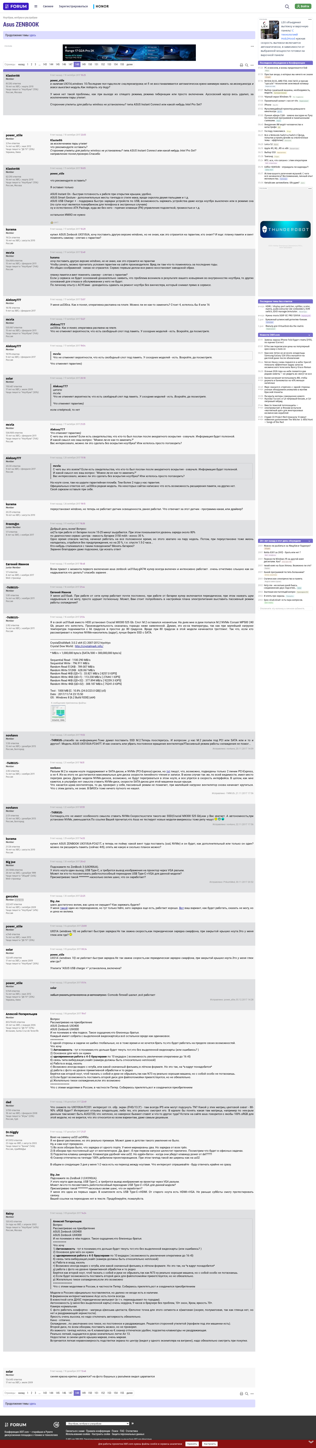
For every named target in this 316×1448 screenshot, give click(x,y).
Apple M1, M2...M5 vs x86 (276, 148)
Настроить (210, 1444)
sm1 (56, 222)
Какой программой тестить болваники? (284, 572)
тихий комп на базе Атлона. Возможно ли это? (287, 565)
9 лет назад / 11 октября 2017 (68, 168)
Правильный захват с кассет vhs (281, 101)
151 (96, 64)
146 (64, 64)
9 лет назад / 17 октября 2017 (67, 229)
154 (116, 64)
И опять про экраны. (274, 596)
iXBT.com (71, 1439)
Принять (192, 1444)
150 (90, 64)
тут (168, 771)
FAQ (122, 1431)
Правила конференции (98, 1431)
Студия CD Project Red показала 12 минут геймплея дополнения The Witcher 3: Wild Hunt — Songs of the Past (288, 419)
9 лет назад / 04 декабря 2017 (68, 926)
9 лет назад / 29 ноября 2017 (67, 838)
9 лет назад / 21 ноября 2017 (67, 762)
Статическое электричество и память (283, 578)
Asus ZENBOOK (21, 24)
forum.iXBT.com (135, 1439)
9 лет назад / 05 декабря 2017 (68, 949)
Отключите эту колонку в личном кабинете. (282, 608)
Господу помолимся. (274, 131)
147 (70, 64)
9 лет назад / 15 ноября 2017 (67, 563)
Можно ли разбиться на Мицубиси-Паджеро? (287, 546)
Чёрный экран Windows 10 (277, 96)
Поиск (115, 1431)
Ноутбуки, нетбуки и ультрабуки (20, 17)
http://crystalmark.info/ (89, 646)
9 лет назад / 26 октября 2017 (67, 503)
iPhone (267, 105)
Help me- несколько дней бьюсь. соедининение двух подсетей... (281, 586)
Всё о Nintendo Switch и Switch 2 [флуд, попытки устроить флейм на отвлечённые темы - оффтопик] (286, 138)
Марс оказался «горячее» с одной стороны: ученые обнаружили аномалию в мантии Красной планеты (287, 389)
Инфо (250, 75)
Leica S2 (268, 144)
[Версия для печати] (241, 65)
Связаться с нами (75, 1431)
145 (58, 64)
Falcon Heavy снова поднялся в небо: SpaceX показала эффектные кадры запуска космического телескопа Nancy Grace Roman (287, 365)
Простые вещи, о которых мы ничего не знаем (288, 74)
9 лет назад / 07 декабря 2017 (68, 1131)
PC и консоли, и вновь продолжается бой (285, 68)
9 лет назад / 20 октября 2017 (67, 457)
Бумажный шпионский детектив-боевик (286, 319)
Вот (181, 908)
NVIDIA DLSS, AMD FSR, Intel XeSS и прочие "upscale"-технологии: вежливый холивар (286, 82)
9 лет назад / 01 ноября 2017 (67, 523)
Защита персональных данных (128, 1434)
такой (64, 908)
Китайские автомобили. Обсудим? (282, 182)
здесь (32, 35)
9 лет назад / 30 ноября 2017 (67, 861)
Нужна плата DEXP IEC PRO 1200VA (283, 315)
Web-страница (13, 578)
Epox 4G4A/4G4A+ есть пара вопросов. (283, 600)
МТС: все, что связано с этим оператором (285, 160)
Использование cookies (78, 1434)
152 (103, 64)
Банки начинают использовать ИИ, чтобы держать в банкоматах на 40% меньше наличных (285, 380)
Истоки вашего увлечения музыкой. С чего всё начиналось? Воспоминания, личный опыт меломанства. (288, 176)
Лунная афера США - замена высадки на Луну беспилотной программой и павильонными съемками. (288, 118)
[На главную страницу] (16, 6)
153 (109, 64)
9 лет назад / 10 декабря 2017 (68, 1371)
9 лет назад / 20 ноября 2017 (67, 735)
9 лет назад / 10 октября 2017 (68, 75)
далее (130, 64)
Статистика (132, 1431)
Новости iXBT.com (270, 334)
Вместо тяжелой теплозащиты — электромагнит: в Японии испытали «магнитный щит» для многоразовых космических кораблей (283, 409)
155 (122, 64)
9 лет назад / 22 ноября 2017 (67, 807)
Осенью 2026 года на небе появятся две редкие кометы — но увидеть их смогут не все (288, 372)
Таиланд (268, 156)
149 (84, 64)
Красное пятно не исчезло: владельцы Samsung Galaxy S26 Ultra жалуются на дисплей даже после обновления (284, 355)
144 (51, 64)
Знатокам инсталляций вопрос (280, 592)
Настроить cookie (101, 1434)
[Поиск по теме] (246, 65)
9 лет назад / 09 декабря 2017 (68, 1213)
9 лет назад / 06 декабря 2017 (68, 1013)
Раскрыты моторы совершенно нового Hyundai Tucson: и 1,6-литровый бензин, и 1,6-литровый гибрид (287, 399)
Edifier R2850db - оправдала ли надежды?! (286, 167)
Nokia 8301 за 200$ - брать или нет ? (282, 552)
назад (21, 64)
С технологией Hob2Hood (289, 34)
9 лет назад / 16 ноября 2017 (67, 587)
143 (45, 64)
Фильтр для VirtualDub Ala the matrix (285, 326)
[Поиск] (287, 6)
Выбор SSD (270, 152)
